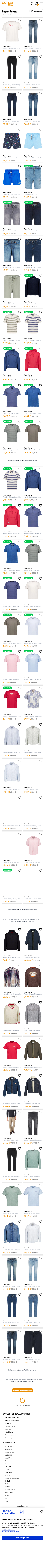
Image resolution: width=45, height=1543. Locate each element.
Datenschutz (8, 1423)
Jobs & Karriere (9, 1432)
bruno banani (8, 1449)
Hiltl (6, 1498)
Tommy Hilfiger (9, 1452)
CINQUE (7, 1481)
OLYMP (7, 1469)
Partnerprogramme (10, 1434)
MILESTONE (8, 1455)
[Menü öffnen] (41, 3)
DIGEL (7, 1460)
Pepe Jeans (8, 1472)
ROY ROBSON (9, 1446)
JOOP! (7, 1501)
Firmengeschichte (10, 1426)
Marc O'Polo (8, 1457)
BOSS (7, 1495)
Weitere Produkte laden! (22, 1390)
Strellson (7, 1483)
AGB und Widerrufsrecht (12, 1420)
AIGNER (7, 1475)
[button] (32, 3)
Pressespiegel (9, 1437)
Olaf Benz (8, 1466)
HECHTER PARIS (10, 1489)
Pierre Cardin (8, 1492)
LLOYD (7, 1463)
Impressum (8, 1429)
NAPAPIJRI (8, 1486)
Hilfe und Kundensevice (12, 1417)
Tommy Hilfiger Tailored (12, 1478)
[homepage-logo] (14, 3)
